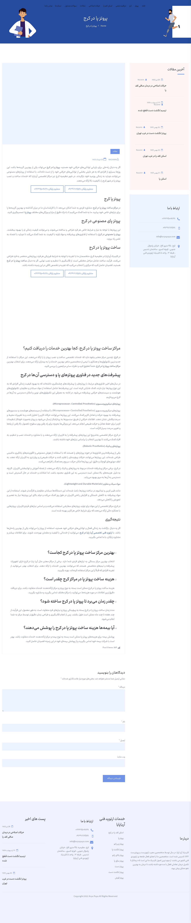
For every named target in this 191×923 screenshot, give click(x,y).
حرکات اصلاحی (94, 6)
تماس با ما (48, 6)
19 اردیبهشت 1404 (153, 102)
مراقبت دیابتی (121, 6)
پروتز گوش (119, 878)
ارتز (130, 6)
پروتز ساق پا (119, 861)
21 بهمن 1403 (155, 173)
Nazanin (112, 159)
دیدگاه (121, 687)
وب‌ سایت (121, 757)
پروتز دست (119, 867)
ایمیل (122, 740)
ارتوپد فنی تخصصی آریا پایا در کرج (96, 533)
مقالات (82, 6)
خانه (143, 6)
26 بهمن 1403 (155, 127)
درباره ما (58, 6)
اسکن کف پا (107, 6)
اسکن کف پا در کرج (116, 833)
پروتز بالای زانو (118, 855)
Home (103, 26)
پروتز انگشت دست (116, 872)
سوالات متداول (71, 6)
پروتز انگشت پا (118, 850)
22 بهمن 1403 (155, 150)
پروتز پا (28, 212)
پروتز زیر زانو (119, 844)
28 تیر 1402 (156, 80)
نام (123, 722)
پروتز (136, 6)
